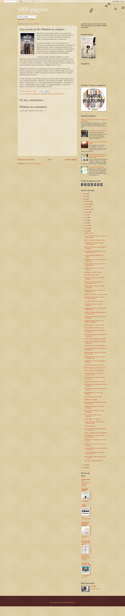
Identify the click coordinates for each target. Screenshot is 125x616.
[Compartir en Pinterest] (48, 91)
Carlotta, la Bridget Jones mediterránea (95, 433)
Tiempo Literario (84, 505)
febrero (87, 228)
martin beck (51, 94)
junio (86, 217)
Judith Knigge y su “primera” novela (94, 325)
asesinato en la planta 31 (33, 94)
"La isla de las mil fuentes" (96, 167)
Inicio (49, 160)
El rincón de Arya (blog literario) (85, 524)
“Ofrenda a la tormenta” (90, 399)
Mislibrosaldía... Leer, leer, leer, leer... (86, 543)
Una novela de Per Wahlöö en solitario (95, 339)
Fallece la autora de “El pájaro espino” (95, 240)
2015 (84, 199)
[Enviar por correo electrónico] (41, 91)
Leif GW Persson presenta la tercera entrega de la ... (94, 331)
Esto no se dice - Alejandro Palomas (86, 484)
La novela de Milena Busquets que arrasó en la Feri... (94, 453)
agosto (87, 212)
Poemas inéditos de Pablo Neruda (93, 370)
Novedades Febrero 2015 (91, 275)
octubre (87, 206)
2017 (84, 193)
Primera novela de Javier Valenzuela (94, 345)
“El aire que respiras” (90, 426)
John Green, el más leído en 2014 (93, 365)
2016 (84, 196)
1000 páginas (33, 9)
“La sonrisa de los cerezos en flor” (93, 327)
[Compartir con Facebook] (46, 91)
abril (86, 223)
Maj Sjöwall (44, 94)
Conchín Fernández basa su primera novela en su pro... (94, 297)
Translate (31, 19)
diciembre (87, 201)
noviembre (88, 204)
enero (86, 231)
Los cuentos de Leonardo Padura (93, 301)
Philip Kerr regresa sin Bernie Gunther (95, 368)
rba (63, 94)
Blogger (73, 602)
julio (86, 215)
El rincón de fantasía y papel (86, 564)
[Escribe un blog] (43, 91)
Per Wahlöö (58, 94)
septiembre (88, 209)
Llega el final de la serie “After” (92, 397)
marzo (86, 225)
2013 (84, 467)
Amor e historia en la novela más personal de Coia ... (93, 282)
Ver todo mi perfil (95, 589)
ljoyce (94, 586)
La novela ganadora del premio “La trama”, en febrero (94, 321)
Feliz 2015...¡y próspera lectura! (93, 460)
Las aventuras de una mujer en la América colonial (93, 373)
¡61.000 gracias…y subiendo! (92, 419)
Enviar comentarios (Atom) (33, 163)
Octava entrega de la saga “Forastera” (95, 381)
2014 (84, 465)
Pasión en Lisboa (89, 233)
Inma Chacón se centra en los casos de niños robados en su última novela (97, 156)
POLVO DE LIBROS (85, 489)
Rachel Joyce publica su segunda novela (95, 294)
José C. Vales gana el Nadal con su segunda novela (94, 422)
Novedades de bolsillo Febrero (92, 272)
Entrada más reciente (26, 160)
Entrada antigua (71, 160)
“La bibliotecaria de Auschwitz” (97, 130)
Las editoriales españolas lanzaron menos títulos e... (94, 243)
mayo (86, 220)
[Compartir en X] (44, 91)
